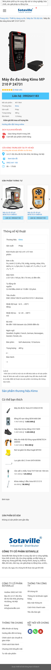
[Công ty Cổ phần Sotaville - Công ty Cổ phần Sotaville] (25, 10)
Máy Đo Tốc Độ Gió (34, 18)
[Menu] (4, 10)
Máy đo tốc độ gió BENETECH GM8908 (35, 213)
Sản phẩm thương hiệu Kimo (20, 391)
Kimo (21, 240)
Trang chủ (4, 18)
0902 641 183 (12, 163)
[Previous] (2, 204)
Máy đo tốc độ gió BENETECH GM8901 (10, 213)
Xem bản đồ (13, 159)
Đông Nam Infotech (32, 667)
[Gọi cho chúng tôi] (35, 631)
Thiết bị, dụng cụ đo (17, 18)
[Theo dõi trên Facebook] (30, 631)
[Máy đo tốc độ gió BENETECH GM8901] (13, 198)
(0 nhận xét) (17, 90)
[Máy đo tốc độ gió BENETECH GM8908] (38, 198)
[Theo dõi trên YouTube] (40, 631)
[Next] (49, 204)
